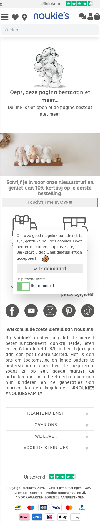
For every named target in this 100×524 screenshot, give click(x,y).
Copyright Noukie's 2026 (26, 488)
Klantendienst (45, 413)
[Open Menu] (4, 17)
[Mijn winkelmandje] (97, 17)
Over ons (45, 424)
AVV (88, 488)
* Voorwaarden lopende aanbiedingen (50, 497)
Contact (37, 493)
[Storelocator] (24, 18)
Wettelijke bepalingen (65, 488)
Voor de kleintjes (46, 447)
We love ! (46, 436)
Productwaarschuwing (64, 493)
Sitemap (21, 493)
